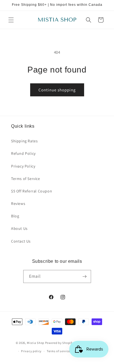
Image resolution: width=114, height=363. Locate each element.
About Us (19, 228)
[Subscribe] (85, 276)
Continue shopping (57, 89)
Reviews (18, 203)
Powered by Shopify (59, 342)
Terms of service (58, 351)
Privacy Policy (23, 166)
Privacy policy (31, 351)
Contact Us (21, 241)
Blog (15, 215)
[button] (11, 20)
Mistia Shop (35, 342)
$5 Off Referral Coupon (31, 191)
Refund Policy (23, 153)
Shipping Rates (24, 140)
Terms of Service (25, 178)
